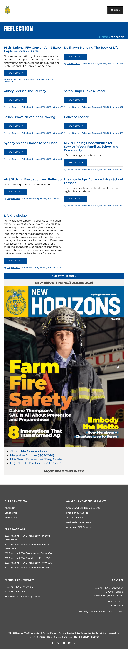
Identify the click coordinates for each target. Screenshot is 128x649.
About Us (10, 508)
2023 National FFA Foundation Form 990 (27, 558)
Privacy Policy (49, 633)
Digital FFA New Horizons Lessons (35, 463)
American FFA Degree (78, 527)
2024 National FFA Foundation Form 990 (27, 567)
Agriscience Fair (75, 517)
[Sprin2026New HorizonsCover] (64, 287)
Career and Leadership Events (83, 508)
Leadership (11, 512)
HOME (77, 637)
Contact (41, 637)
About (29, 451)
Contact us (117, 605)
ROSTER (95, 637)
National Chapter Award (80, 522)
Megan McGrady (14, 79)
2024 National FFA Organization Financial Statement (28, 537)
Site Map (68, 637)
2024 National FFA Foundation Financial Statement (27, 546)
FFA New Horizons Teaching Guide (36, 459)
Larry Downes (73, 63)
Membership (12, 517)
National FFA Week (15, 591)
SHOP (86, 637)
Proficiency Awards (77, 512)
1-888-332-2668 (115, 601)
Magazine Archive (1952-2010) (32, 455)
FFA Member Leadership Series (22, 596)
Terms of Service (66, 633)
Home (103, 37)
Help (49, 637)
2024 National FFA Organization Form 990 (28, 562)
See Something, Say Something (91, 633)
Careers (57, 637)
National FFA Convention (19, 586)
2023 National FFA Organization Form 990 (28, 553)
